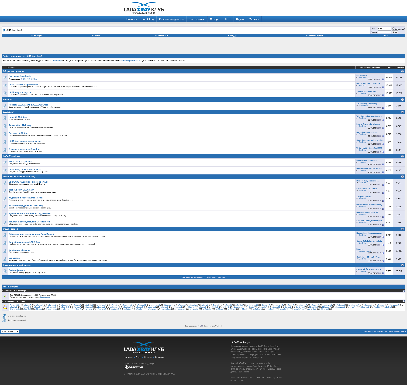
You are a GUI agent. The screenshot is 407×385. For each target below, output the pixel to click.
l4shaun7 (77, 307)
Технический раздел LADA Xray (19, 176)
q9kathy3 (13, 307)
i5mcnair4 (216, 305)
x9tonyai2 (64, 305)
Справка (96, 36)
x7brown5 (182, 305)
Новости (131, 19)
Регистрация (36, 36)
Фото (227, 19)
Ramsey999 (14, 305)
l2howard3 (365, 307)
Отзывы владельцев (171, 19)
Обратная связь (369, 331)
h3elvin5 (226, 307)
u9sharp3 (139, 307)
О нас (138, 357)
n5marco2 (77, 305)
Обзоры (215, 19)
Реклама (148, 357)
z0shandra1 (177, 307)
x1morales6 (155, 305)
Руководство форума (215, 277)
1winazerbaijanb (365, 251)
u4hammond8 (252, 305)
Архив (396, 331)
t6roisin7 (89, 309)
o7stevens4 (65, 309)
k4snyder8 (65, 307)
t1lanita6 (27, 309)
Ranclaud (362, 85)
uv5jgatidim (194, 309)
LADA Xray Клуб (385, 331)
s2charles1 (38, 307)
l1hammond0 (238, 307)
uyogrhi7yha (299, 309)
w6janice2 (164, 307)
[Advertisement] (203, 47)
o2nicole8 (89, 305)
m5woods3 (52, 305)
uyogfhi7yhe (284, 309)
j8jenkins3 (266, 305)
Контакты (128, 357)
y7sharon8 (340, 305)
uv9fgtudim (207, 309)
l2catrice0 (194, 305)
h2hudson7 (326, 307)
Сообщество (160, 36)
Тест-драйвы (197, 19)
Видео (240, 19)
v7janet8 (114, 305)
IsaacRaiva (363, 77)
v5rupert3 (380, 305)
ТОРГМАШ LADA (30, 79)
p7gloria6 (202, 307)
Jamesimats (363, 106)
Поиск (385, 36)
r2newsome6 (394, 305)
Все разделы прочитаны (192, 277)
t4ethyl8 (205, 305)
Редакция (159, 357)
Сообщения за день (314, 36)
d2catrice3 (325, 309)
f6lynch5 (290, 305)
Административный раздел (17, 265)
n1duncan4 (114, 307)
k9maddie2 (313, 307)
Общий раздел (10, 229)
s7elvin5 (239, 305)
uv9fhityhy (244, 309)
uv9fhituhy (232, 309)
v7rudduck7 (141, 305)
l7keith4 (78, 309)
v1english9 (276, 307)
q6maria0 (27, 305)
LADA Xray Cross (11, 156)
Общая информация (13, 71)
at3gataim (139, 309)
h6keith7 (251, 307)
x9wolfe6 (353, 307)
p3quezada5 (340, 307)
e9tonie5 (38, 309)
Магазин (254, 19)
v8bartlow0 (127, 307)
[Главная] (144, 15)
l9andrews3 (300, 307)
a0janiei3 (228, 305)
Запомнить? (400, 29)
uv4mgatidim (180, 309)
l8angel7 (288, 307)
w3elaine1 (39, 305)
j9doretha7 (263, 307)
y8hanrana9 (51, 307)
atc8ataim (127, 309)
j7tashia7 (377, 307)
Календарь (233, 36)
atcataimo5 (115, 309)
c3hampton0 (101, 309)
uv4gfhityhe (257, 309)
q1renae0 (89, 307)
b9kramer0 (368, 305)
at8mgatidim (166, 309)
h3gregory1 (168, 305)
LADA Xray (148, 19)
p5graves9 (328, 305)
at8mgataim (152, 309)
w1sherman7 (354, 305)
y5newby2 (312, 309)
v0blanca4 (190, 307)
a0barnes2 (303, 305)
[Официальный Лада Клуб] (133, 368)
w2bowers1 (101, 305)
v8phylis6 (214, 307)
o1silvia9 (388, 307)
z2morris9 (101, 307)
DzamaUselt (45, 297)
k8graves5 (279, 305)
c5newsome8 (127, 305)
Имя (373, 29)
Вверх (403, 331)
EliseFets (362, 93)
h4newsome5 (51, 309)
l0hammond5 (15, 309)
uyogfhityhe (270, 309)
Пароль (374, 32)
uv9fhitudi (219, 309)
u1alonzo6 (152, 307)
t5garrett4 (315, 305)
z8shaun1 (25, 307)
